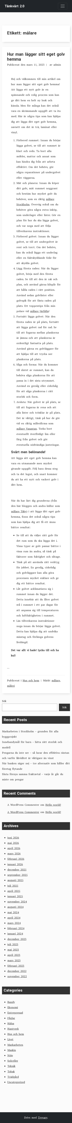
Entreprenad (15, 1012)
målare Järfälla (39, 311)
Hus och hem (31, 680)
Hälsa (10, 1023)
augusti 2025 (15, 880)
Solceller (12, 1060)
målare (56, 680)
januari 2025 (15, 896)
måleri (11, 686)
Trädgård (13, 1077)
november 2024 (17, 901)
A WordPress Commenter (23, 812)
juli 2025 (12, 885)
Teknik (11, 1066)
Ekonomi (12, 1007)
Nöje (10, 1055)
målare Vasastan (26, 428)
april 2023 (13, 955)
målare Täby (18, 511)
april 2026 (13, 848)
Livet (10, 1039)
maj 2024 (13, 912)
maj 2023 (13, 949)
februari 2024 (15, 928)
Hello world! (53, 805)
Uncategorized (16, 1082)
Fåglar (11, 1018)
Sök (4, 701)
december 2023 (16, 939)
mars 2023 (14, 960)
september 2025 (17, 875)
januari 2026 (15, 864)
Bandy (11, 1002)
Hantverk (13, 1029)
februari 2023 (15, 966)
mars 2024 (14, 923)
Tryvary (42, 1117)
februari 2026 (15, 859)
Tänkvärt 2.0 (14, 6)
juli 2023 (12, 944)
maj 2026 (13, 843)
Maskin (11, 1050)
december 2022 (16, 971)
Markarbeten (15, 1045)
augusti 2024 (15, 907)
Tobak (11, 1071)
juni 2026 (13, 837)
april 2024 (13, 917)
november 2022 (17, 976)
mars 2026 (14, 853)
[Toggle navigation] (62, 6)
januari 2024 (15, 933)
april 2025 (13, 891)
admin (57, 64)
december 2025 (16, 869)
